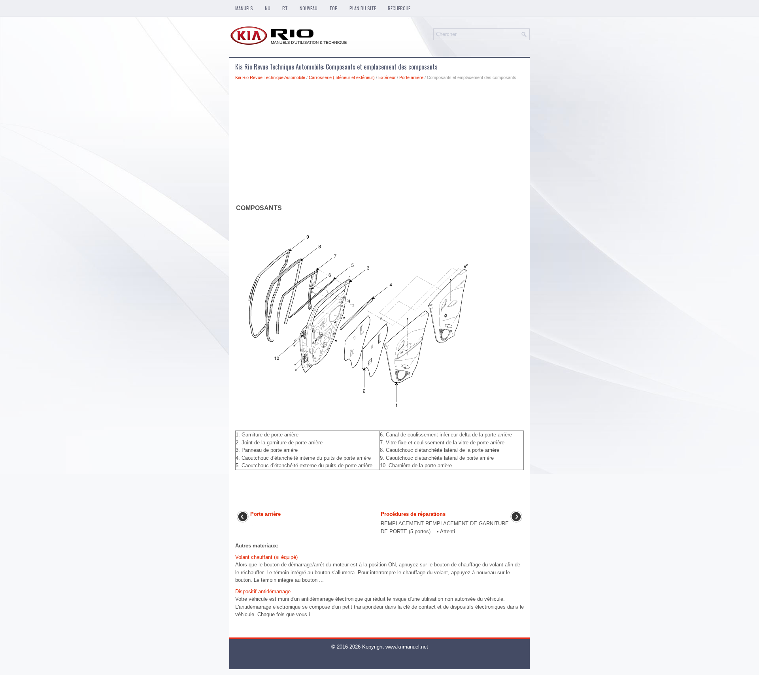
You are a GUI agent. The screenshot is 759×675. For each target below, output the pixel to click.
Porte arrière (411, 77)
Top (333, 8)
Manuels (244, 8)
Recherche (399, 8)
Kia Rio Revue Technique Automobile (270, 77)
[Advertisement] (379, 143)
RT (285, 8)
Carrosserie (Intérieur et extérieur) (342, 77)
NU (267, 8)
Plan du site (362, 8)
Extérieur (387, 77)
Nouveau (308, 8)
